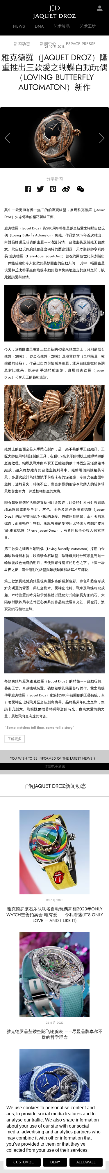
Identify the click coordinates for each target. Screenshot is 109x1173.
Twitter (40, 189)
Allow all (86, 1162)
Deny (55, 1162)
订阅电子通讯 (54, 766)
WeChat (80, 189)
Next (102, 138)
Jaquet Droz (8, 11)
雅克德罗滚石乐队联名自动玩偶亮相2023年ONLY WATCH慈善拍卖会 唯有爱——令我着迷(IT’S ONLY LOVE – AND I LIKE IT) (54, 915)
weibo (66, 189)
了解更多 (15, 739)
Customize (23, 1162)
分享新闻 (55, 179)
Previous (7, 138)
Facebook (28, 189)
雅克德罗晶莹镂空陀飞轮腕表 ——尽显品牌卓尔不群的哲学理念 (54, 1034)
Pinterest (53, 189)
